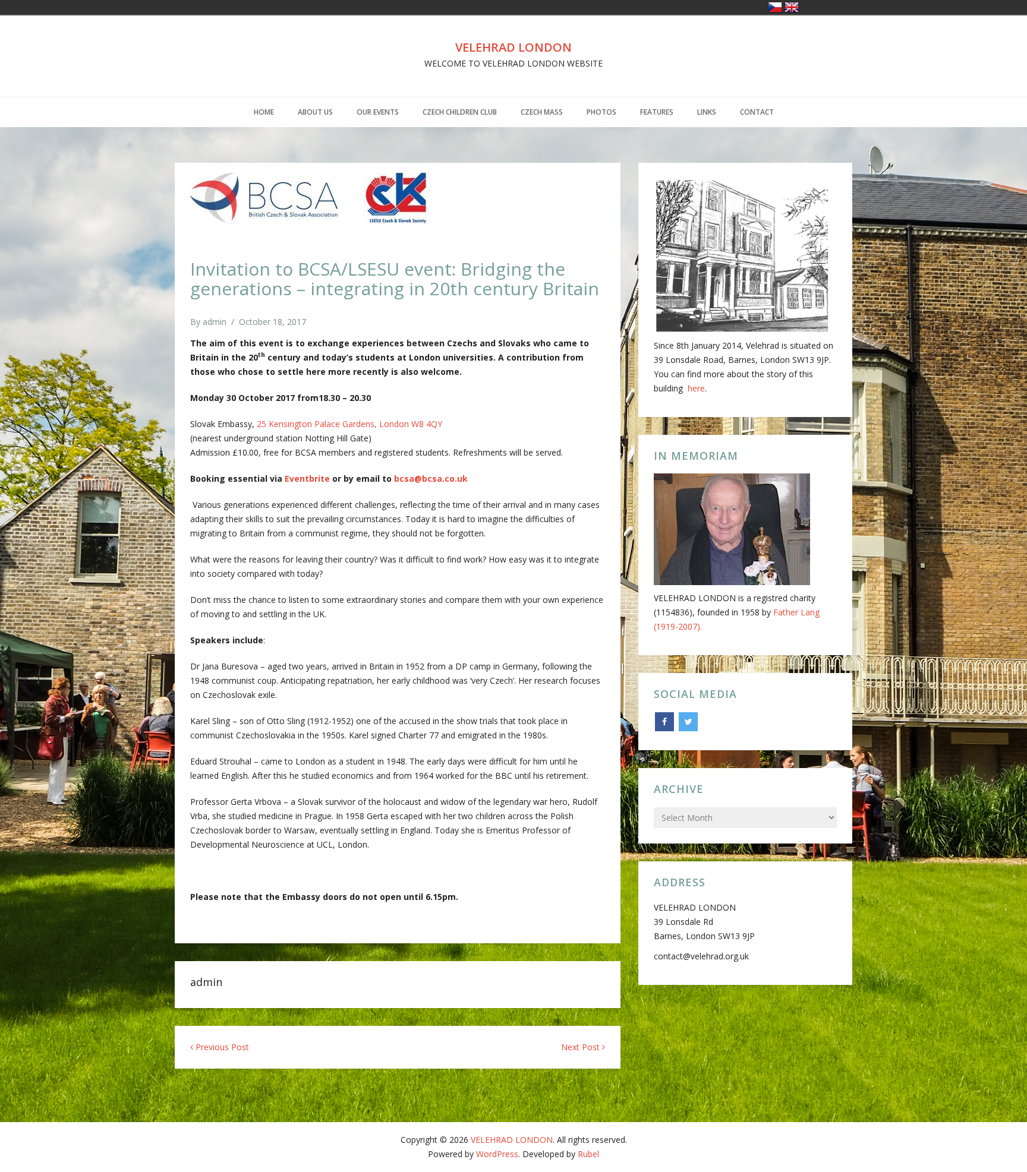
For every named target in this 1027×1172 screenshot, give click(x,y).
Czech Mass (542, 112)
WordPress (497, 1154)
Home (264, 112)
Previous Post (221, 1047)
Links (706, 112)
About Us (315, 112)
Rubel (588, 1154)
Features (656, 112)
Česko (775, 7)
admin (214, 321)
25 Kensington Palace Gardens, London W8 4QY (349, 423)
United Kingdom (792, 7)
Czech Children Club (460, 112)
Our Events (378, 112)
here (696, 388)
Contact (757, 112)
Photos (601, 112)
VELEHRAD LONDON (513, 47)
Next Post (581, 1047)
